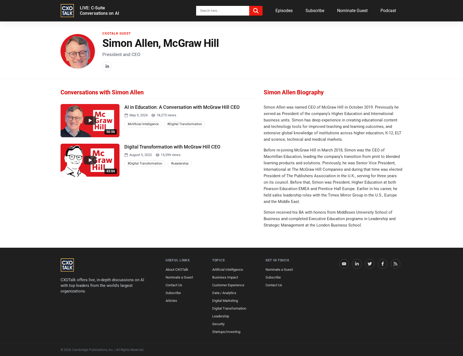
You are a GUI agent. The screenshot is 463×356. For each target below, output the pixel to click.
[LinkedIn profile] (107, 66)
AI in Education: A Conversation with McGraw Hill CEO (182, 107)
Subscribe (314, 10)
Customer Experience (228, 285)
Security (218, 324)
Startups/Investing (226, 332)
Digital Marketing (225, 301)
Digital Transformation (229, 308)
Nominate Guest (352, 10)
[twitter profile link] (370, 264)
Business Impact (225, 277)
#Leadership (180, 163)
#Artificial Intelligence (143, 124)
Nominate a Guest (179, 277)
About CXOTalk (177, 270)
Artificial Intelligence (227, 270)
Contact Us (174, 285)
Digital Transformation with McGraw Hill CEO (172, 147)
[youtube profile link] (344, 264)
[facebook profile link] (382, 264)
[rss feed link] (395, 264)
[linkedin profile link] (357, 264)
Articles (171, 301)
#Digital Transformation (184, 124)
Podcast (388, 10)
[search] (256, 11)
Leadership (220, 316)
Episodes (284, 10)
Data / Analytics (224, 293)
